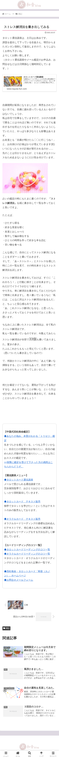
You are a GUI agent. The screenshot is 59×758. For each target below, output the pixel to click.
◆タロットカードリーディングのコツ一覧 (27, 549)
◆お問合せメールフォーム (18, 580)
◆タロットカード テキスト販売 (22, 501)
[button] (53, 513)
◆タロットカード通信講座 (18, 479)
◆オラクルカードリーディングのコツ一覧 (27, 553)
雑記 (8, 628)
